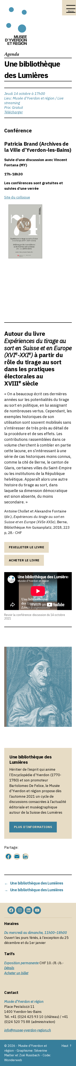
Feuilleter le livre (26, 547)
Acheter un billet (16, 973)
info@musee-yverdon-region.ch (27, 1030)
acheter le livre (24, 560)
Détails (9, 968)
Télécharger (13, 112)
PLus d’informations (33, 827)
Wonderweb (13, 1060)
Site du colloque (17, 197)
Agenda (11, 54)
